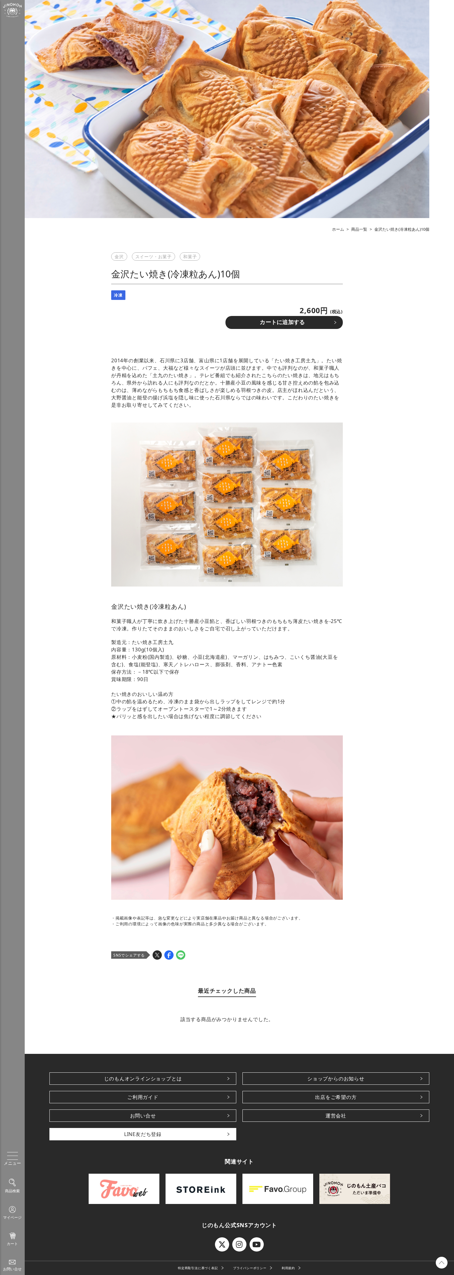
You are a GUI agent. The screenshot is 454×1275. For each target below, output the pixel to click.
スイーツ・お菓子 (153, 256)
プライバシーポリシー (250, 1268)
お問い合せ (143, 1115)
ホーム (338, 229)
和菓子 (190, 256)
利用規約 (288, 1268)
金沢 (119, 256)
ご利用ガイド (142, 1097)
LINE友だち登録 (143, 1134)
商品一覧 (359, 229)
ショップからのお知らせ (335, 1078)
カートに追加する (282, 322)
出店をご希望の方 (335, 1097)
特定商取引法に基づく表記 (198, 1268)
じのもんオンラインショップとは (143, 1078)
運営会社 (336, 1115)
